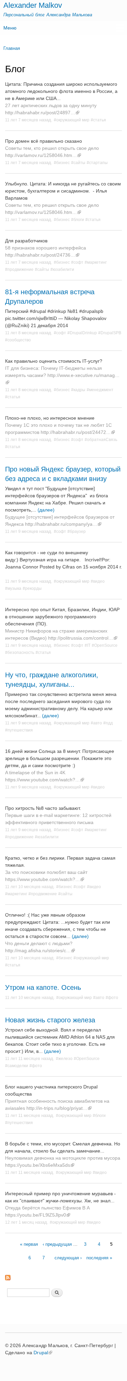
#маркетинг (96, 262)
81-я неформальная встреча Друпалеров (49, 296)
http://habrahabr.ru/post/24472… (76, 432)
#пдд (108, 723)
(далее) (46, 510)
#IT (87, 645)
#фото (112, 997)
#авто (96, 723)
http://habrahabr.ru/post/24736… (40, 255)
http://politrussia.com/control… (80, 638)
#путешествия (19, 730)
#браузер (76, 531)
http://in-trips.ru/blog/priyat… (56, 1108)
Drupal (41, 1352)
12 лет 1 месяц (19, 1222)
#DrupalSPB (109, 333)
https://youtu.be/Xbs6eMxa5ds (37, 1165)
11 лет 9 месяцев (21, 531)
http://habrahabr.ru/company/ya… (61, 524)
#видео (98, 581)
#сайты (78, 162)
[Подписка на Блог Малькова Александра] (7, 1276)
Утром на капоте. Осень (43, 987)
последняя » (99, 1257)
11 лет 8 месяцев (21, 333)
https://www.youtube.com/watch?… (42, 779)
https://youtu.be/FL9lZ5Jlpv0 (35, 1215)
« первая (29, 1244)
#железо (64, 1058)
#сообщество (18, 340)
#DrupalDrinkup (82, 333)
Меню (10, 28)
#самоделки (16, 1065)
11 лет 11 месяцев (22, 1058)
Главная (11, 48)
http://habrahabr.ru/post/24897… (40, 112)
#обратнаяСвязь (101, 439)
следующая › (68, 1257)
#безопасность (19, 652)
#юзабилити (62, 269)
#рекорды (32, 588)
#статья (98, 120)
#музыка (13, 588)
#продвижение (19, 269)
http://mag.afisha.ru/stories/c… (38, 950)
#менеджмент (100, 389)
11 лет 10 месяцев (22, 886)
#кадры (78, 389)
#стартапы (97, 162)
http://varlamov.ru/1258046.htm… (41, 155)
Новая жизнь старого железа (50, 1020)
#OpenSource (105, 645)
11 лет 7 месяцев (21, 120)
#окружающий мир (71, 120)
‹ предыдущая (57, 1244)
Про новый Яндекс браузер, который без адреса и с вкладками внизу (63, 473)
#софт (77, 262)
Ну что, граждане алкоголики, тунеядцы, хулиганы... (51, 679)
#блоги (77, 219)
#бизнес (62, 162)
